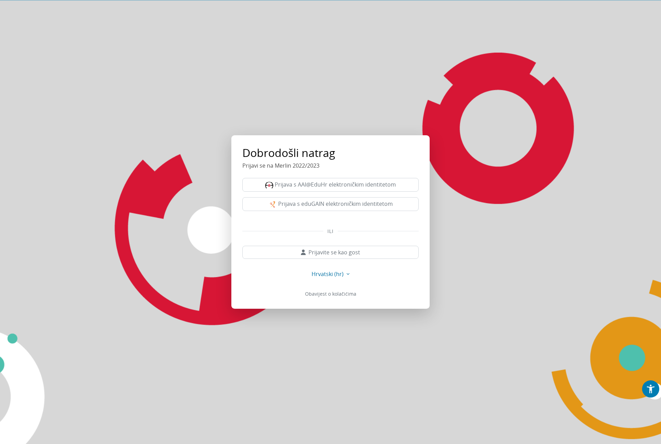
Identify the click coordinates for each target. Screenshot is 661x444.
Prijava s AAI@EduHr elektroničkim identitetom (334, 184)
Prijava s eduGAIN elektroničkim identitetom (335, 204)
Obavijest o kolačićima (330, 293)
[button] (650, 389)
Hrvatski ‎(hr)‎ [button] (328, 274)
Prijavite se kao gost (334, 252)
